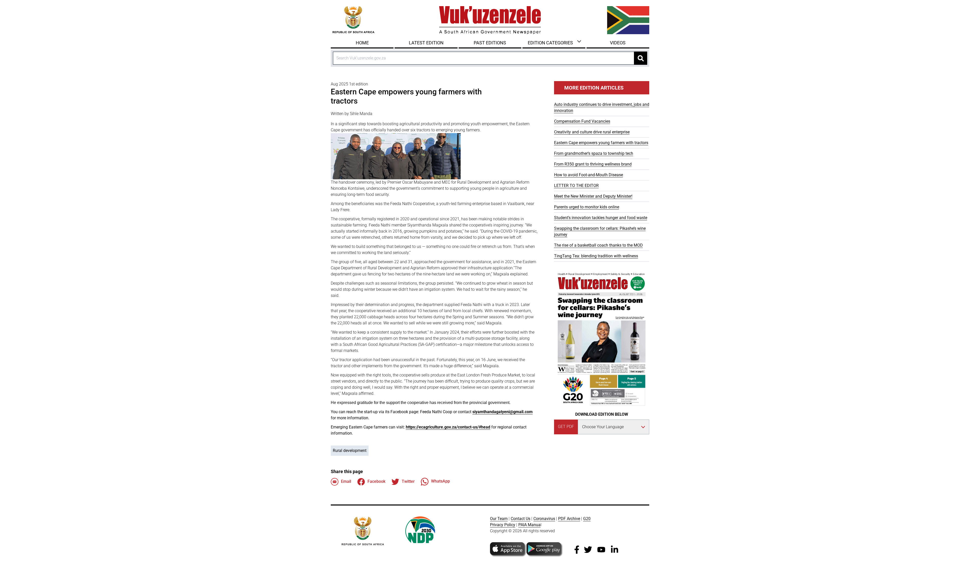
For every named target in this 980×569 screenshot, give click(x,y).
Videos (618, 42)
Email (346, 481)
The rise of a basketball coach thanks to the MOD (598, 245)
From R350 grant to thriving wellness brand (593, 164)
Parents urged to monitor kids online (586, 207)
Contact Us (520, 518)
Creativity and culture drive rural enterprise (592, 132)
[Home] (490, 20)
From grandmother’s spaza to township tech (593, 153)
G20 (587, 518)
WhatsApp (440, 481)
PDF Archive (569, 518)
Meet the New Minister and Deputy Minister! (593, 196)
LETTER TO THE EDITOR (576, 185)
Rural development (349, 450)
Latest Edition (426, 42)
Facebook (376, 481)
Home (362, 42)
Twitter (408, 481)
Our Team (499, 518)
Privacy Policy (502, 524)
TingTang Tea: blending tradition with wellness (596, 256)
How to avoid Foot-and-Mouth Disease (588, 174)
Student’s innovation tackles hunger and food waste (600, 217)
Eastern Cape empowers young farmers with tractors (601, 142)
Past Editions (490, 42)
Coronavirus (544, 518)
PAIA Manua (529, 524)
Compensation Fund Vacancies (582, 121)
